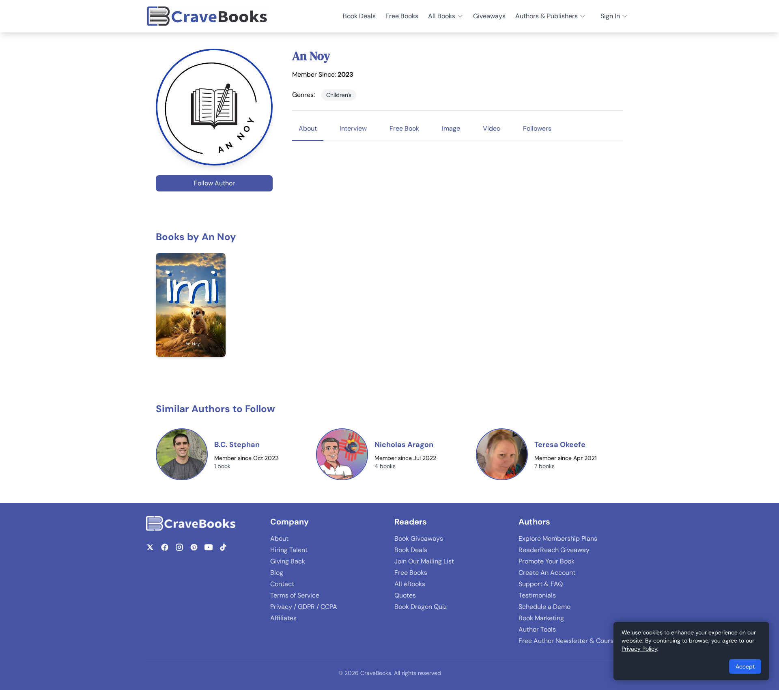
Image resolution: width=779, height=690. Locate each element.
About (279, 538)
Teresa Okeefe (559, 444)
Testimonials (537, 595)
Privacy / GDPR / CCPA (303, 606)
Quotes (405, 595)
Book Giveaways (418, 538)
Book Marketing (541, 618)
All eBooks (409, 584)
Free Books (401, 16)
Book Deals (359, 16)
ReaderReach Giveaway (554, 550)
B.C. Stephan (237, 444)
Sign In (610, 16)
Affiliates (283, 618)
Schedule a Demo (544, 606)
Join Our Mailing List (424, 561)
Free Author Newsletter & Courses (569, 640)
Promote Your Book (547, 561)
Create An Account (547, 572)
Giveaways (489, 16)
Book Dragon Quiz (420, 606)
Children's (338, 95)
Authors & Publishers (546, 16)
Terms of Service (294, 595)
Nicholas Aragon (403, 444)
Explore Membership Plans (558, 538)
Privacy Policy (639, 648)
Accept (745, 666)
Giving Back (287, 561)
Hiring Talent (289, 550)
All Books (441, 16)
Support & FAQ (541, 584)
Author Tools (537, 629)
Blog (276, 572)
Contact (282, 584)
